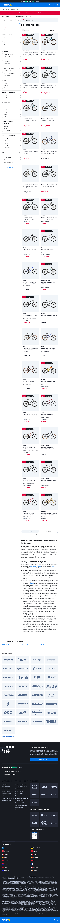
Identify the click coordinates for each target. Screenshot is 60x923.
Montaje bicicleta (19, 807)
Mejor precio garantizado (21, 805)
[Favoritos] (50, 5)
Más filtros (12, 167)
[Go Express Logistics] (44, 823)
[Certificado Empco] (34, 835)
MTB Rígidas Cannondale (8, 644)
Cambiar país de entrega (7, 884)
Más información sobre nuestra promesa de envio (45, 902)
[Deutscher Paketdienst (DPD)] (44, 815)
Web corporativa (6, 786)
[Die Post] (53, 815)
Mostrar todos (7, 46)
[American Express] (53, 787)
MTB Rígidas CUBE (44, 644)
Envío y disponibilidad (20, 802)
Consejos (17, 810)
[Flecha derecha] (37, 41)
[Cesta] (57, 5)
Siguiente (48, 531)
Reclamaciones (18, 788)
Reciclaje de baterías (7, 800)
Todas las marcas (7, 736)
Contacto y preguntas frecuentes (22, 784)
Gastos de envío (19, 791)
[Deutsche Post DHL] (34, 815)
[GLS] (34, 823)
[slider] (2, 23)
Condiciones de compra (7, 793)
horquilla (32, 583)
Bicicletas (12, 16)
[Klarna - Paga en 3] (53, 794)
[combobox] (45, 30)
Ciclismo (7, 16)
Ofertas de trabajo (6, 788)
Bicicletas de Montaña (20, 16)
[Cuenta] (54, 5)
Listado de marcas (19, 800)
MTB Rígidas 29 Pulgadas (27, 644)
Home (3, 16)
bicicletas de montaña (35, 566)
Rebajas (21, 13)
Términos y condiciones (7, 791)
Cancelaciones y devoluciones (22, 786)
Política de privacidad (7, 795)
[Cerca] (56, 19)
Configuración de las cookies (9, 798)
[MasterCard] (34, 787)
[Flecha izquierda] (23, 41)
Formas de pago (19, 793)
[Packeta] (53, 823)
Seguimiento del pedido (20, 795)
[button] (11, 35)
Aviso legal (4, 784)
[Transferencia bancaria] (34, 802)
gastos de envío (32, 876)
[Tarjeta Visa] (44, 787)
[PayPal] (34, 794)
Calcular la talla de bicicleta (21, 798)
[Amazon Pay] (44, 794)
